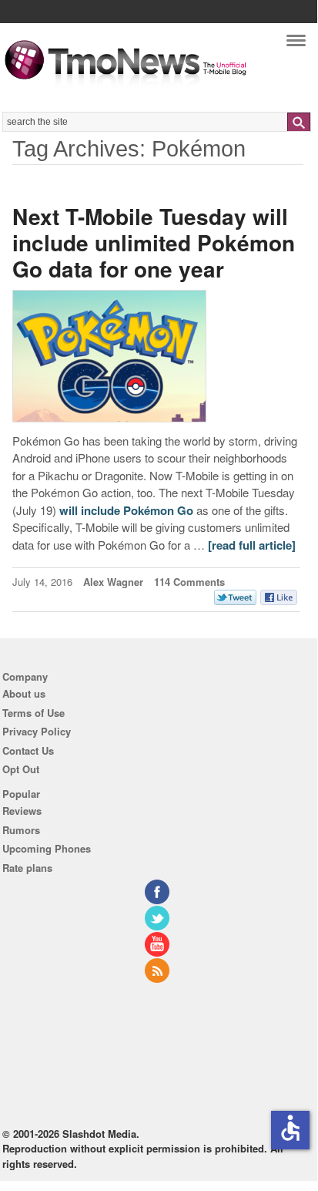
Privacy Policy (36, 731)
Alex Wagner (113, 581)
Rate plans (27, 867)
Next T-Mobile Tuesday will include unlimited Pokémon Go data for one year (153, 242)
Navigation (296, 44)
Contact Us (28, 750)
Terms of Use (33, 712)
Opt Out (20, 769)
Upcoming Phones (46, 848)
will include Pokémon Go (126, 510)
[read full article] (252, 545)
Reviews (22, 810)
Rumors (21, 830)
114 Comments (189, 581)
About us (23, 693)
